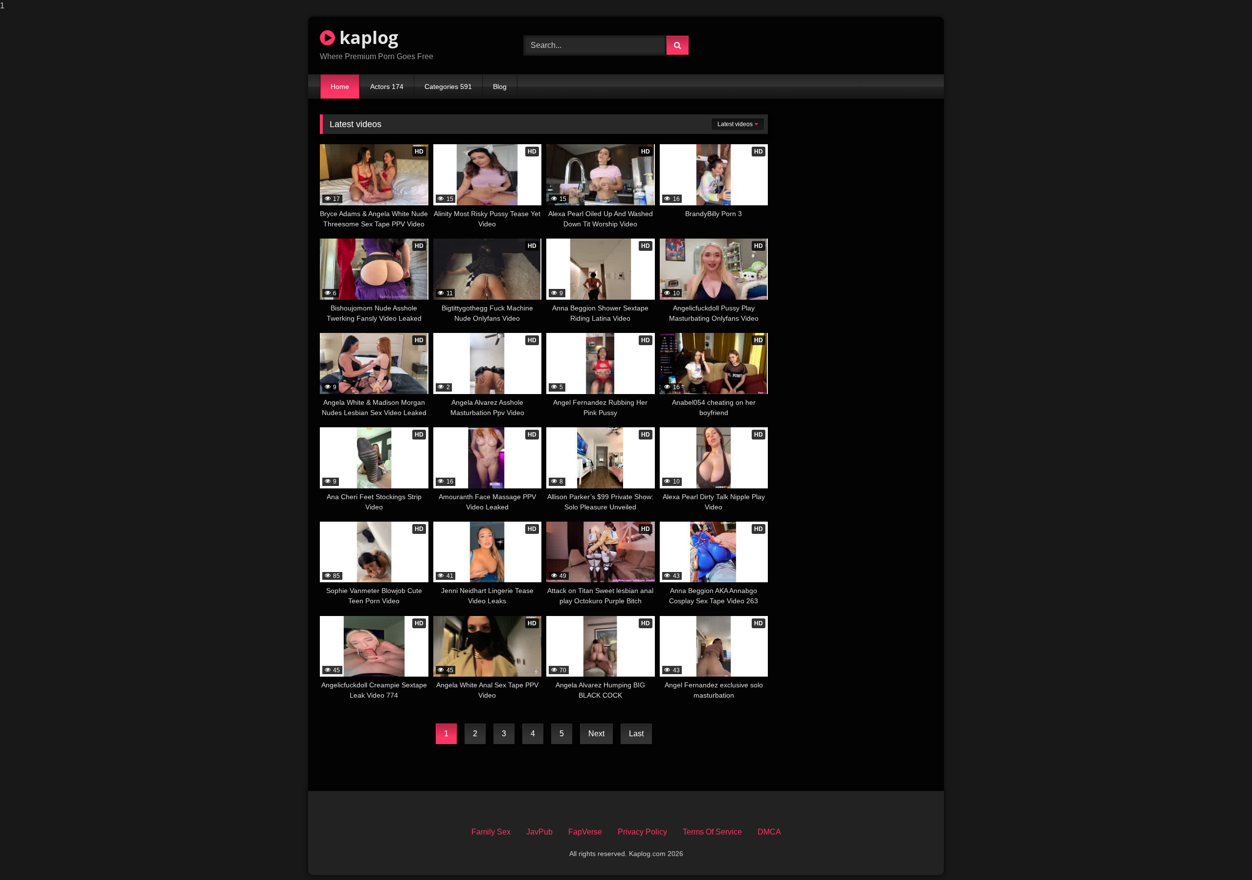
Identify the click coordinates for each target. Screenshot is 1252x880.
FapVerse (585, 832)
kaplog (366, 37)
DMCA (769, 832)
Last (636, 733)
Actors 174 (386, 86)
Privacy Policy (642, 832)
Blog (500, 86)
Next (596, 733)
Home (340, 86)
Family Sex (491, 832)
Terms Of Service (712, 832)
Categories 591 (448, 86)
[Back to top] (1221, 852)
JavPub (539, 832)
